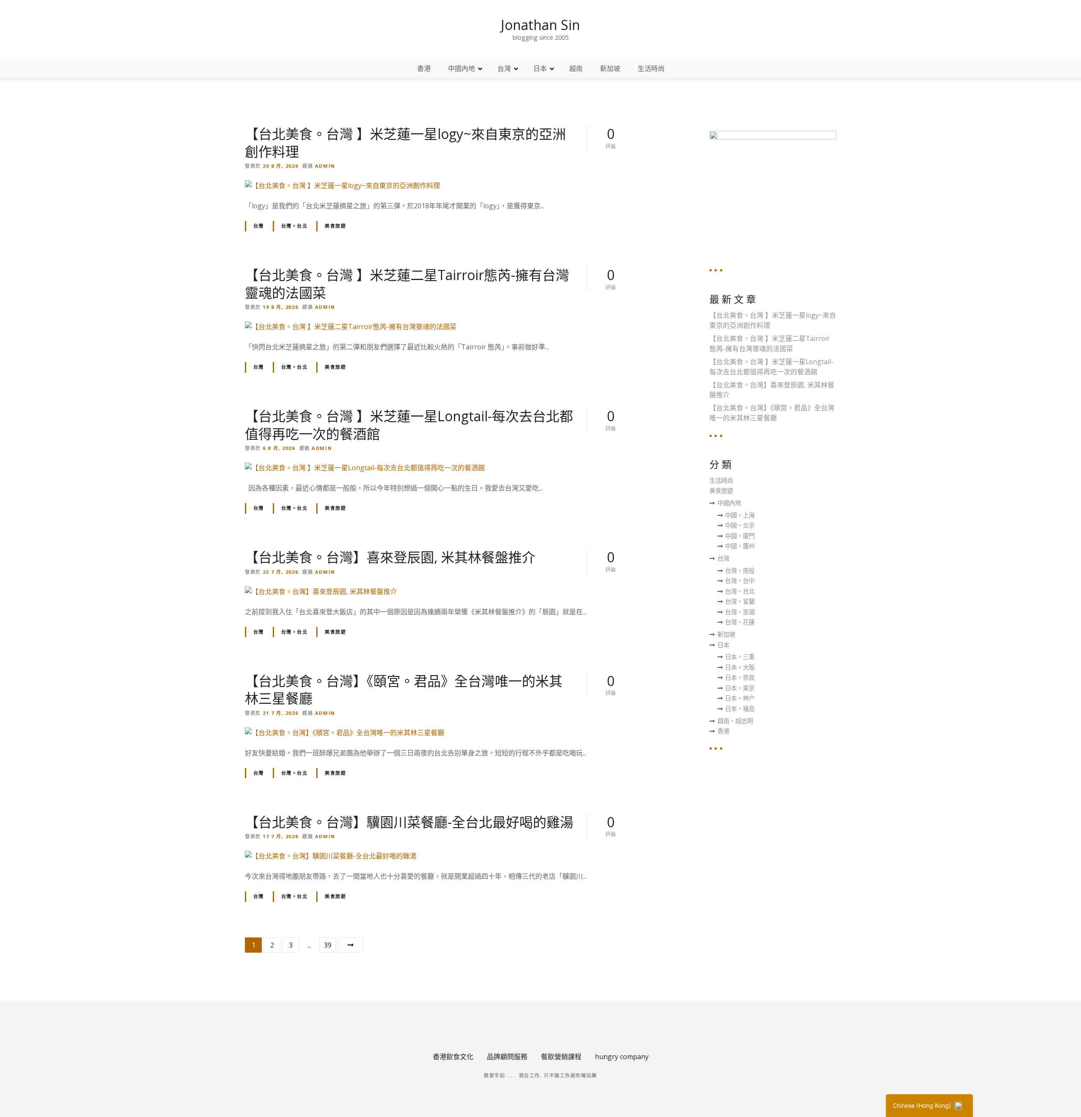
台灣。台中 (740, 581)
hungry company (622, 1056)
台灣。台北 (294, 226)
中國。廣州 (740, 546)
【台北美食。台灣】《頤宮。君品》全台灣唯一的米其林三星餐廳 (403, 690)
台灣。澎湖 (740, 612)
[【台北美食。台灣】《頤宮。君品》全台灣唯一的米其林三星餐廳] (344, 732)
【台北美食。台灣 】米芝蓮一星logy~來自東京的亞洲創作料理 (405, 143)
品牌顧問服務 (507, 1056)
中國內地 (461, 68)
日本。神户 (740, 698)
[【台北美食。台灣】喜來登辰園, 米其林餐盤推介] (321, 591)
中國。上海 (740, 515)
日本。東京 (740, 688)
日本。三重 (740, 657)
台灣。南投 (740, 571)
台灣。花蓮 (740, 622)
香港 (424, 68)
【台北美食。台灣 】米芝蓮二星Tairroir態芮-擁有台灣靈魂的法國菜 (407, 284)
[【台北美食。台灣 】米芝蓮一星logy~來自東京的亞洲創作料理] (342, 185)
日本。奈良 (740, 677)
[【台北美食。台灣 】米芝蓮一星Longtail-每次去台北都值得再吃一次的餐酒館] (365, 467)
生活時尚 (651, 68)
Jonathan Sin (540, 25)
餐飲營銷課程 (561, 1056)
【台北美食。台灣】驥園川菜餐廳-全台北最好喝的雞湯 (409, 822)
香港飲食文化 (453, 1056)
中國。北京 (740, 525)
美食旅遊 (335, 226)
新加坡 (610, 68)
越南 (576, 68)
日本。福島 (740, 709)
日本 (540, 68)
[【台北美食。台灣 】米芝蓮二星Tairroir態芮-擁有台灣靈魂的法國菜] (350, 326)
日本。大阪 (740, 667)
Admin (325, 166)
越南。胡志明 (735, 721)
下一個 (350, 945)
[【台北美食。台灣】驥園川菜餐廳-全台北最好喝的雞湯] (330, 856)
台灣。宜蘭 (740, 601)
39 (327, 945)
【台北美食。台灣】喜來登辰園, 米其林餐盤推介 (390, 557)
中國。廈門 (740, 536)
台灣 (504, 68)
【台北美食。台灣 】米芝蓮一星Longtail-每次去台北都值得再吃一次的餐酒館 (409, 425)
